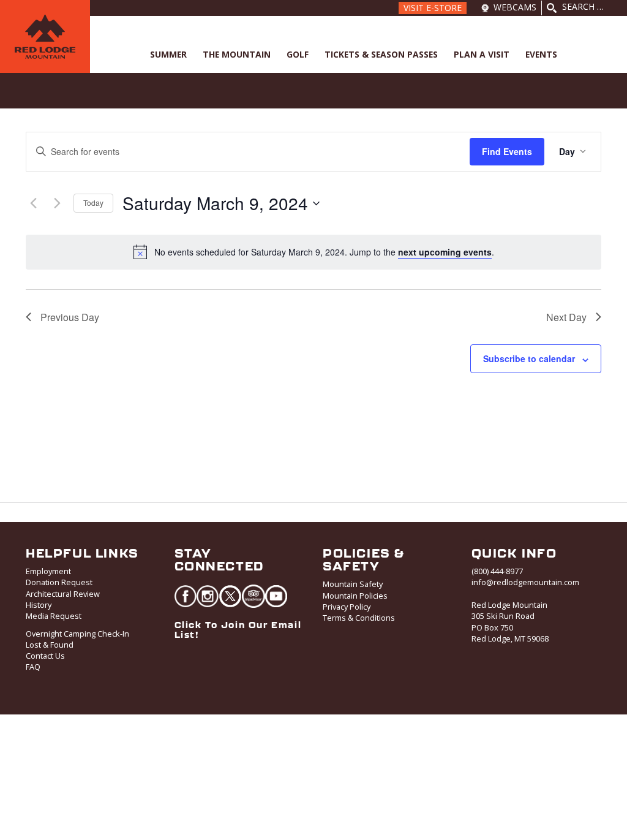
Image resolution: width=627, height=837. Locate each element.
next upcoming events (445, 252)
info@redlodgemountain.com (525, 582)
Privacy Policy (346, 606)
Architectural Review (63, 593)
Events (541, 54)
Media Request (53, 615)
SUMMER (168, 54)
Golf (298, 54)
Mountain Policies (355, 595)
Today (93, 202)
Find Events (507, 151)
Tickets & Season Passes (381, 54)
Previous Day (69, 317)
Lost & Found (49, 644)
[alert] (324, 252)
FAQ (33, 666)
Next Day (566, 317)
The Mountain (237, 54)
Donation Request (59, 582)
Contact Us (45, 655)
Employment (48, 571)
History (38, 604)
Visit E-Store (433, 7)
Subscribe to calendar (529, 358)
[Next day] (57, 203)
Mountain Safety (353, 583)
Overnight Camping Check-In (77, 633)
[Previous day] (33, 203)
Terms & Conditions (359, 617)
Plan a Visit (481, 54)
